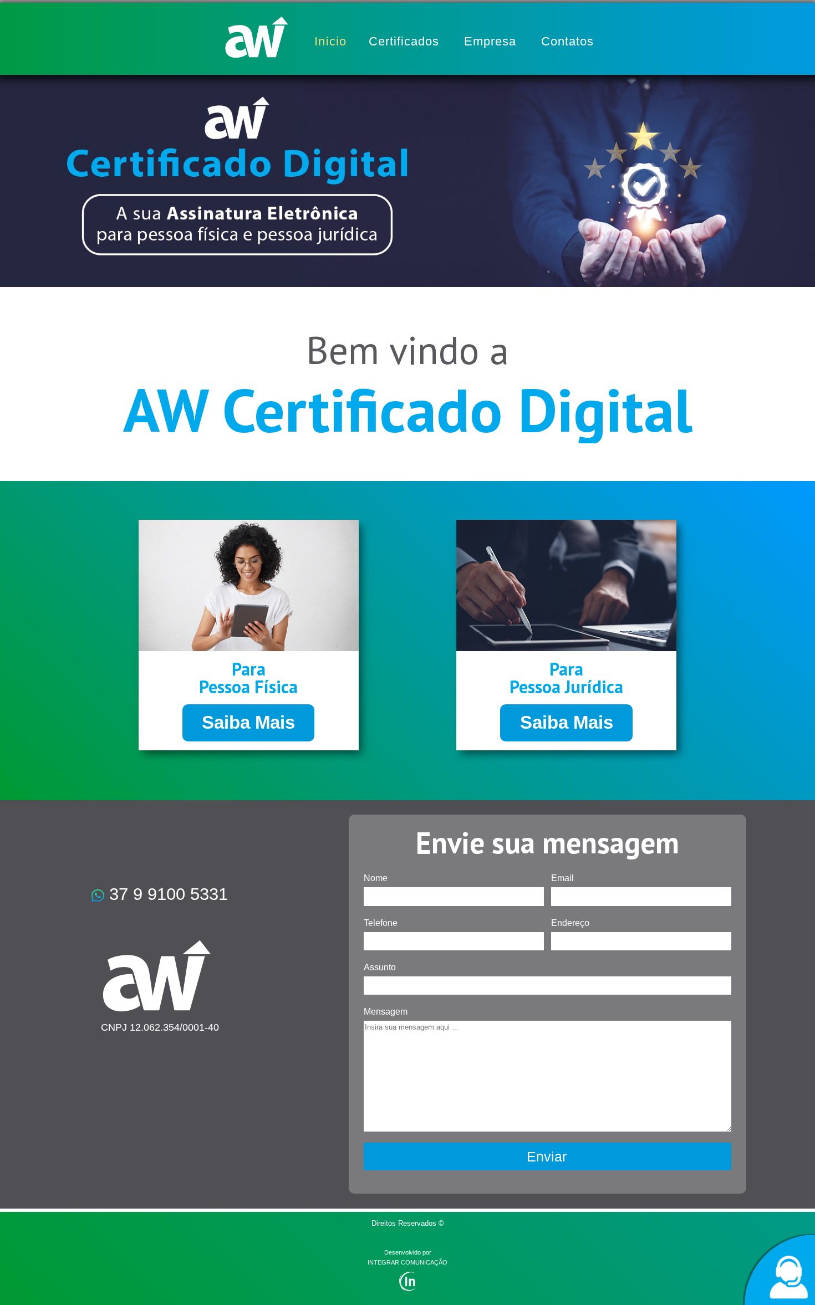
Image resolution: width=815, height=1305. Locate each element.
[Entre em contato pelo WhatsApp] (779, 1269)
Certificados (404, 41)
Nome (376, 878)
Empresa (490, 41)
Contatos (567, 41)
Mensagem (385, 1011)
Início (330, 41)
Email (562, 878)
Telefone (381, 923)
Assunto (380, 967)
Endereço (570, 923)
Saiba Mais (248, 722)
